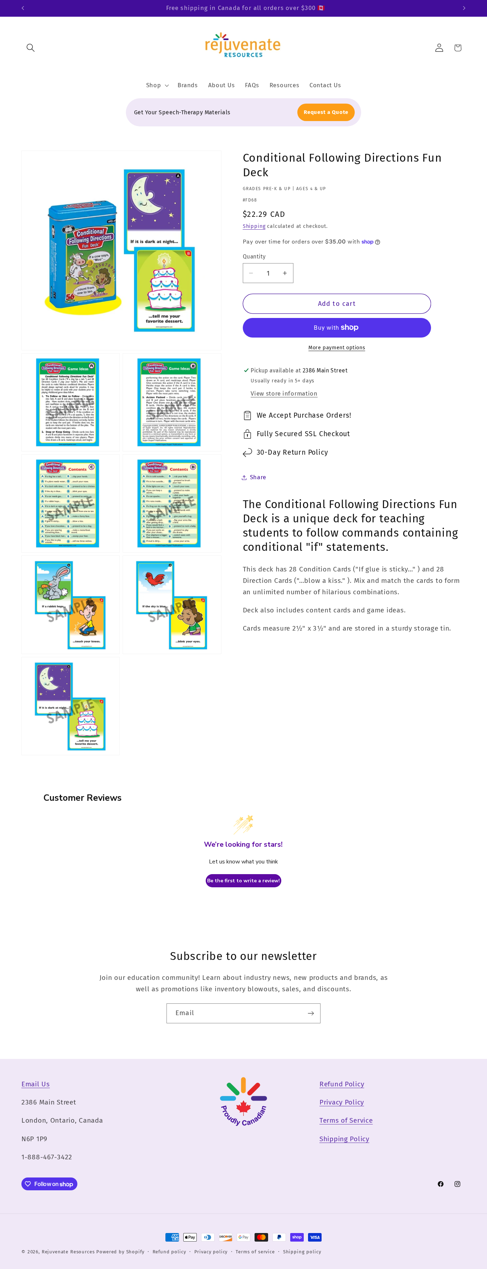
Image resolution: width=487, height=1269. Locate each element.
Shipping (254, 226)
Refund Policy (341, 1084)
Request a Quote (326, 112)
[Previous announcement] (23, 8)
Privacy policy (211, 1251)
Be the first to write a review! (243, 880)
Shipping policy (302, 1251)
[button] (30, 47)
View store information (284, 393)
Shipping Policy (344, 1139)
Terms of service (255, 1251)
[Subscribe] (310, 1013)
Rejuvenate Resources (68, 1251)
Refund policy (169, 1251)
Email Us (35, 1084)
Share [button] (258, 477)
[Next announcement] (464, 8)
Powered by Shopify (120, 1251)
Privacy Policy (341, 1102)
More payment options (336, 348)
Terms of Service (346, 1120)
